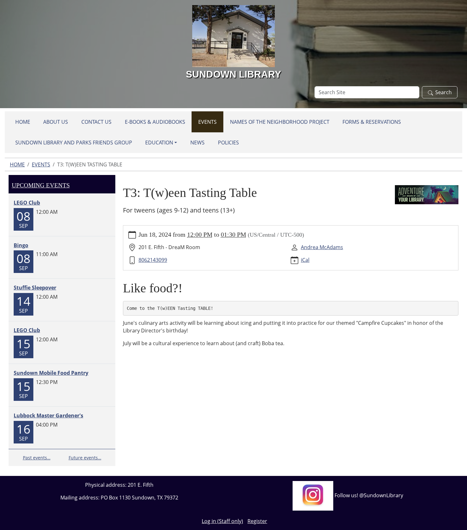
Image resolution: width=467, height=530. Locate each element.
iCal (305, 259)
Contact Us (96, 121)
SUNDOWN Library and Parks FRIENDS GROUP (73, 142)
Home (22, 121)
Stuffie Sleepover (35, 287)
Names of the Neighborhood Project (279, 121)
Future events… (85, 458)
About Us (55, 121)
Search (443, 92)
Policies (228, 142)
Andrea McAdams (322, 247)
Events (207, 121)
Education (159, 142)
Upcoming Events (41, 185)
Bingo (21, 245)
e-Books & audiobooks (155, 121)
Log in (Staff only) (222, 521)
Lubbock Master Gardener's (48, 415)
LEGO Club (27, 202)
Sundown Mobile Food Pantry (51, 372)
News (197, 142)
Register (257, 521)
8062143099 (153, 259)
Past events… (37, 458)
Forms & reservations (371, 121)
